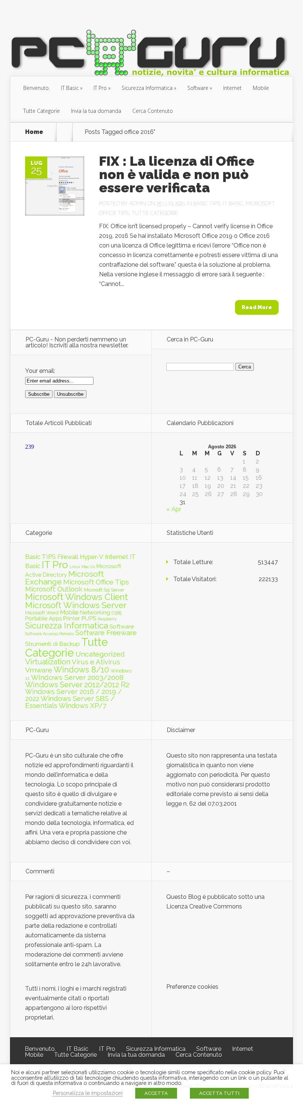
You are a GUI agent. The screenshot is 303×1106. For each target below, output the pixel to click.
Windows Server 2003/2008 (77, 677)
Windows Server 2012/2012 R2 (77, 684)
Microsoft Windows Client (76, 597)
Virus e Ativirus (96, 662)
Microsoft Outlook (53, 589)
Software (197, 87)
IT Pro (100, 87)
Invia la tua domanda (96, 110)
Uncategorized (100, 654)
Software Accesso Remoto (49, 633)
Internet (232, 87)
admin (137, 203)
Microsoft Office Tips (96, 582)
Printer (71, 618)
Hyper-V (91, 556)
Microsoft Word (41, 613)
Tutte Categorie (41, 110)
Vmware (38, 670)
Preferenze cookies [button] (192, 986)
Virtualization (47, 661)
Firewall (67, 556)
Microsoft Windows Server (75, 605)
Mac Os (88, 566)
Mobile (261, 87)
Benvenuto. (36, 87)
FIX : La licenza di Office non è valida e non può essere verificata (177, 174)
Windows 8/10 (81, 669)
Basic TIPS (206, 203)
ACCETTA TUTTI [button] (219, 1093)
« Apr (173, 509)
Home (34, 132)
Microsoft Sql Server (104, 590)
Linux (74, 566)
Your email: (40, 370)
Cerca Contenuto (152, 110)
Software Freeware (106, 633)
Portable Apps (43, 618)
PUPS (88, 618)
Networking (95, 612)
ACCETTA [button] (156, 1093)
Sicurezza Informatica (147, 87)
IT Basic (70, 87)
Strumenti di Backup (52, 643)
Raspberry (107, 619)
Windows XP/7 (82, 705)
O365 (117, 613)
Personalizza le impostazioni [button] (88, 1093)
